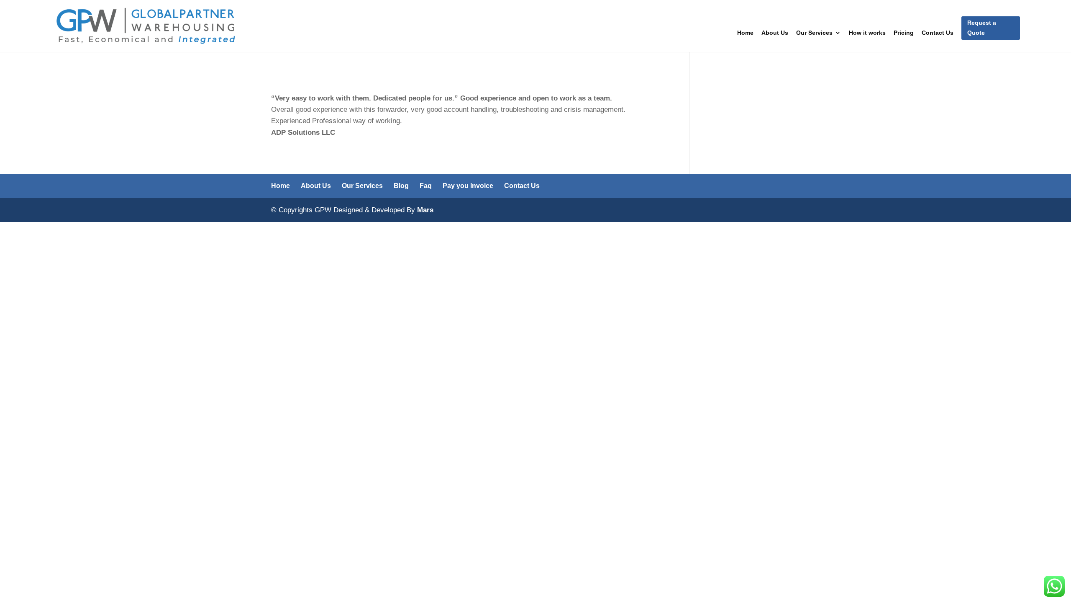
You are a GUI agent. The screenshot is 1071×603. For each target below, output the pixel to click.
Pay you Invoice (468, 185)
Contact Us (937, 33)
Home (745, 33)
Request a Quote (981, 27)
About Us (774, 33)
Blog (401, 185)
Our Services (814, 33)
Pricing (904, 33)
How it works (867, 33)
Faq (426, 185)
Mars (425, 210)
